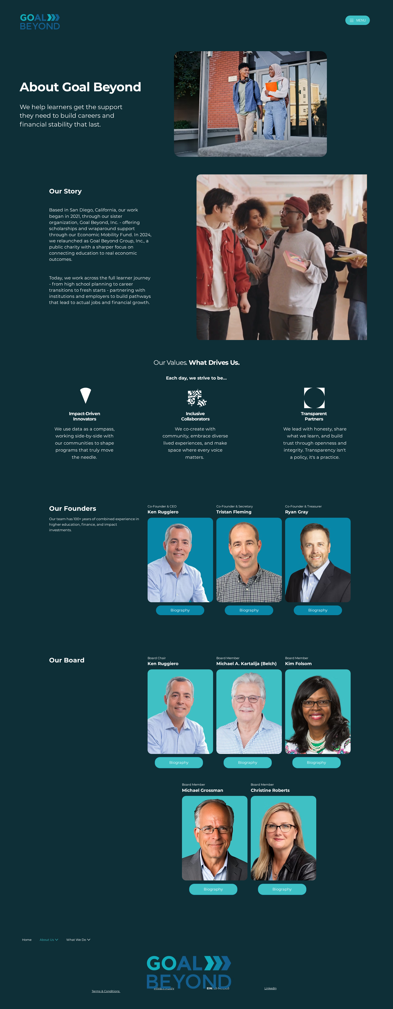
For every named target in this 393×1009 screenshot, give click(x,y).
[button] (179, 762)
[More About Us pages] (56, 939)
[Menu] (352, 20)
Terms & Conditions (106, 991)
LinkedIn (270, 988)
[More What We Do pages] (88, 939)
